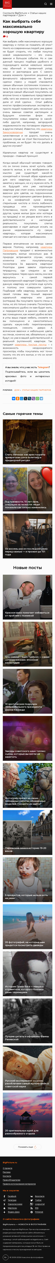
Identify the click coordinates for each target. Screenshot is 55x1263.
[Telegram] (41, 398)
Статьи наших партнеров (36, 390)
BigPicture (21, 13)
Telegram (43, 367)
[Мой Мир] (21, 398)
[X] (25, 398)
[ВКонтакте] (13, 398)
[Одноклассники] (17, 398)
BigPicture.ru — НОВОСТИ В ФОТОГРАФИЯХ (24, 1224)
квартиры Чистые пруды (31, 344)
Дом (21, 15)
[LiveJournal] (29, 398)
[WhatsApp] (37, 398)
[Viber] (33, 398)
